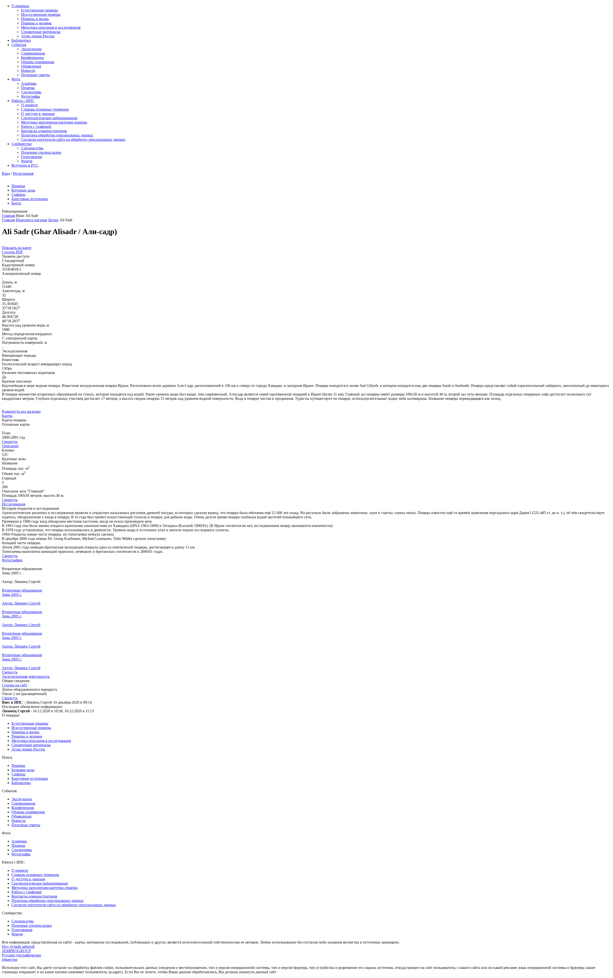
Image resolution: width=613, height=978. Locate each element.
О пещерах (20, 6)
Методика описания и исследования (50, 27)
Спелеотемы (31, 92)
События (18, 45)
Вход (6, 173)
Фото (15, 79)
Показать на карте (16, 248)
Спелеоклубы (32, 148)
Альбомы (28, 83)
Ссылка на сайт (14, 685)
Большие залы (22, 770)
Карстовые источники (29, 199)
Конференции (32, 58)
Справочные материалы (40, 32)
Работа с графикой (36, 126)
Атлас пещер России (38, 36)
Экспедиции (31, 49)
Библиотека (21, 40)
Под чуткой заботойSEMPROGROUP (18, 948)
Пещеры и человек (36, 23)
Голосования (31, 157)
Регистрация (23, 173)
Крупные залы (23, 190)
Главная (8, 216)
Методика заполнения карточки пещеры (54, 122)
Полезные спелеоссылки (41, 152)
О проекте (29, 105)
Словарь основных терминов (45, 109)
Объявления (31, 66)
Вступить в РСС (24, 165)
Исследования (13, 504)
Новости (28, 70)
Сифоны (18, 194)
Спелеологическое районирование (49, 118)
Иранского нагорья (31, 220)
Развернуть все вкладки (21, 411)
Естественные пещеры (39, 10)
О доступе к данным (38, 114)
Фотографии (12, 560)
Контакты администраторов (44, 131)
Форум (26, 161)
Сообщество (21, 144)
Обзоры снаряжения (37, 62)
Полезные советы (35, 75)
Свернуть (9, 442)
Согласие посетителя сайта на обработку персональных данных (73, 139)
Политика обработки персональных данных (57, 135)
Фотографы (30, 96)
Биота (16, 203)
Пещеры (28, 88)
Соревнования (33, 53)
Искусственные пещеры (41, 14)
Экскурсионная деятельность (26, 676)
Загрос (53, 220)
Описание (10, 446)
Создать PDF (12, 252)
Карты (7, 416)
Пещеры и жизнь (35, 19)
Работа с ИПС (22, 101)
